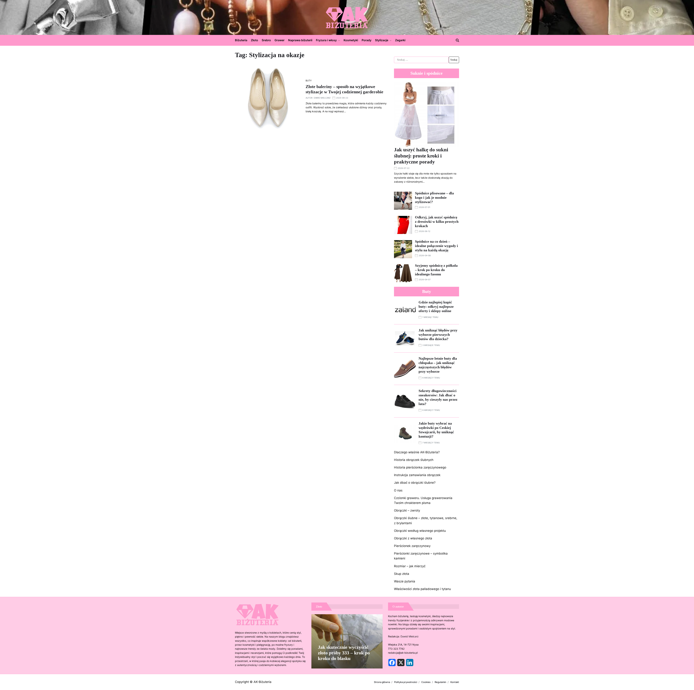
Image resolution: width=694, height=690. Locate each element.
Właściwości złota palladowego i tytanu (422, 589)
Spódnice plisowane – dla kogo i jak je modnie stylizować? (434, 197)
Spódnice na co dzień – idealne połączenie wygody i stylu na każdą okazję (436, 245)
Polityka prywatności (405, 682)
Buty (309, 80)
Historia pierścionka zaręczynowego (420, 467)
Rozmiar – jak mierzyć (409, 566)
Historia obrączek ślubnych (413, 460)
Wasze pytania (404, 581)
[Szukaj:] (421, 60)
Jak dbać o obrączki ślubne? (415, 482)
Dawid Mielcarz (322, 98)
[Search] (457, 40)
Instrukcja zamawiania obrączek (417, 475)
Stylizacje (381, 40)
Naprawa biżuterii (300, 40)
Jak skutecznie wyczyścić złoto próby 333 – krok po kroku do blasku (344, 653)
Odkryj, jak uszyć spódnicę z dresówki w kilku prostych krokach (437, 221)
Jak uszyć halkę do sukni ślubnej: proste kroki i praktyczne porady (421, 156)
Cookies (425, 682)
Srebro (266, 40)
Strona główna (382, 682)
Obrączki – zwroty (407, 510)
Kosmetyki (351, 40)
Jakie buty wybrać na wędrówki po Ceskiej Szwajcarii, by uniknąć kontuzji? (436, 429)
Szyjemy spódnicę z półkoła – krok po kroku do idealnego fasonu (436, 269)
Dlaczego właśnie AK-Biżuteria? (417, 452)
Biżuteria (241, 40)
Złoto (254, 40)
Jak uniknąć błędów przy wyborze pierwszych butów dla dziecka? (438, 334)
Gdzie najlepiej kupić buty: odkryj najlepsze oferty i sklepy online (436, 306)
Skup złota (401, 574)
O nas (398, 490)
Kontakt (454, 682)
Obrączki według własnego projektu (420, 531)
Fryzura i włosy (326, 40)
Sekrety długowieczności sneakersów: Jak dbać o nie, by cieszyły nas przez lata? (438, 397)
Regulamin (440, 682)
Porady (366, 40)
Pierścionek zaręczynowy (412, 546)
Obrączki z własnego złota (413, 538)
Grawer (279, 40)
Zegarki (400, 40)
